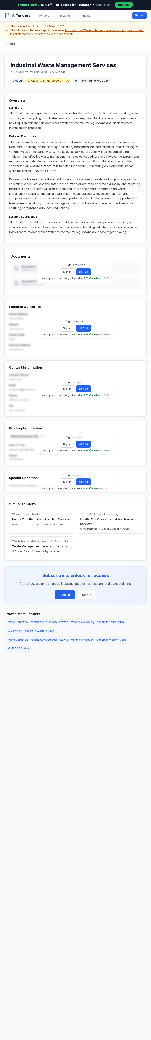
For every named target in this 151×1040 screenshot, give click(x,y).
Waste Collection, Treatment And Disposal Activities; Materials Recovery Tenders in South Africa (65, 622)
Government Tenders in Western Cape (30, 630)
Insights (65, 15)
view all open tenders (60, 34)
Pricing (86, 15)
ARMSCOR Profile (18, 648)
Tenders (43, 15)
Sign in (67, 271)
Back (13, 43)
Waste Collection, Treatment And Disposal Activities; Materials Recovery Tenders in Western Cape (67, 639)
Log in (123, 15)
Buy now (123, 4)
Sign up (139, 15)
